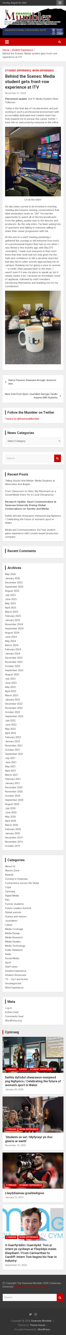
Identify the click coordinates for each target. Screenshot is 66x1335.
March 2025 (11, 611)
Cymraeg (10, 891)
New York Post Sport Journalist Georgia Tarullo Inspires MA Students (31, 396)
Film (7, 899)
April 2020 (10, 820)
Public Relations (14, 949)
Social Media (12, 958)
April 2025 (10, 607)
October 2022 (12, 712)
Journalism (11, 920)
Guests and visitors (16, 916)
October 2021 (12, 749)
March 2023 (11, 695)
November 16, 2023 (15, 1145)
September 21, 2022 (16, 1265)
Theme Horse (37, 1325)
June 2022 (11, 724)
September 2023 (14, 670)
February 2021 (13, 779)
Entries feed (11, 1012)
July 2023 (10, 678)
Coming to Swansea (16, 878)
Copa (8, 887)
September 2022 (14, 716)
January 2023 (12, 699)
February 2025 (13, 615)
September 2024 (14, 628)
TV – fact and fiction (16, 979)
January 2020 (12, 833)
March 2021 (11, 774)
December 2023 (14, 657)
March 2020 (11, 825)
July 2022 (10, 720)
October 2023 (12, 666)
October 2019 (12, 845)
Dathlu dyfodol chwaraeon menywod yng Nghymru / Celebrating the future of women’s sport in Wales (33, 519)
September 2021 (14, 753)
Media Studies (13, 941)
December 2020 (14, 787)
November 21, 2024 (15, 93)
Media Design (12, 933)
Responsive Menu (59, 3)
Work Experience (43, 70)
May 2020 (10, 816)
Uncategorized (13, 983)
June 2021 (11, 762)
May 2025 (10, 603)
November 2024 (14, 624)
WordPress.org (13, 1020)
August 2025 (12, 590)
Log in (8, 1008)
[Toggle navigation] (7, 42)
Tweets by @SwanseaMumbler (22, 418)
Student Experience (18, 70)
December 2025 (14, 582)
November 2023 (14, 661)
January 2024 (12, 653)
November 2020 (14, 791)
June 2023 (11, 682)
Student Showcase (15, 975)
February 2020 (13, 829)
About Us (10, 866)
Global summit (13, 912)
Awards (9, 874)
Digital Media (12, 895)
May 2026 (10, 574)
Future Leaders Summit (18, 908)
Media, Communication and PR (31, 1286)
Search (57, 458)
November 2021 (14, 745)
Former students (14, 903)
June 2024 (11, 636)
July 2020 (10, 808)
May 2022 (10, 728)
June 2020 (11, 812)
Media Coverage (14, 929)
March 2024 (11, 645)
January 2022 (12, 741)
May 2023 (10, 687)
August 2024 (12, 632)
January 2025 (12, 620)
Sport (8, 962)
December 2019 (14, 837)
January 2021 (12, 783)
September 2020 (14, 799)
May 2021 (10, 766)
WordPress (44, 1329)
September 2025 (14, 586)
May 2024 (10, 641)
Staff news (11, 966)
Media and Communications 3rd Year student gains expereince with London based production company (31, 533)
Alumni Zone (12, 870)
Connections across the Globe (22, 883)
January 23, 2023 (14, 1197)
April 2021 (10, 770)
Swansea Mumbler (41, 1320)
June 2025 (11, 599)
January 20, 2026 (14, 1089)
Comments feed (14, 1016)
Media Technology (15, 945)
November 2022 (14, 707)
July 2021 (10, 758)
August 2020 (12, 804)
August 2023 (12, 674)
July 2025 (10, 595)
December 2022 (14, 703)
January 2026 (12, 578)
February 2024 (13, 649)
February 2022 (13, 737)
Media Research (14, 937)
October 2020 (12, 795)
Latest (8, 924)
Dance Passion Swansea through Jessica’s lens (32, 382)
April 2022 (10, 733)
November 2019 (14, 841)
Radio (8, 954)
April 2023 (10, 691)
